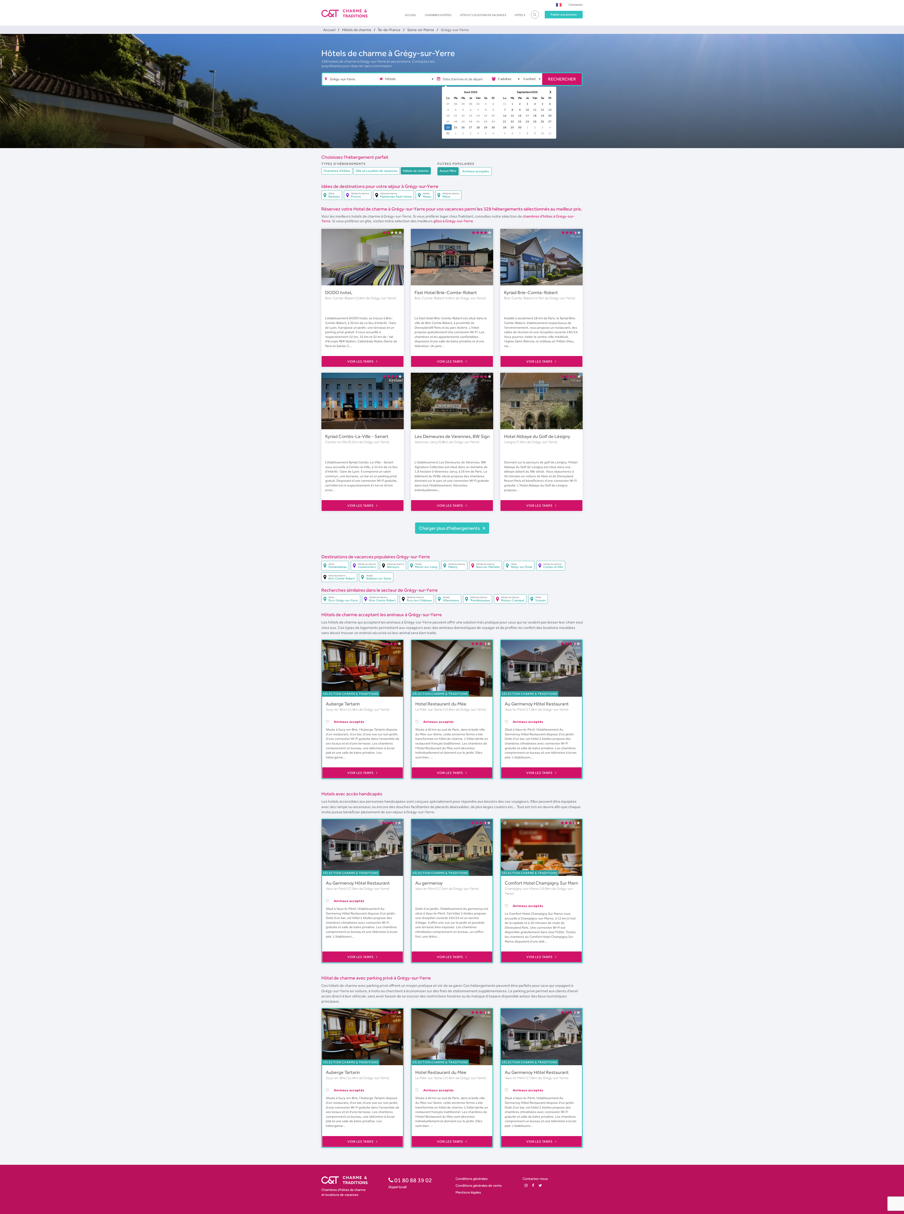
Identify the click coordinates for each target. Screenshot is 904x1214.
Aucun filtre (448, 171)
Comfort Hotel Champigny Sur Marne (543, 883)
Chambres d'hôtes (438, 15)
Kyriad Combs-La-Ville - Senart (356, 436)
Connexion (576, 4)
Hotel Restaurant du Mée (440, 703)
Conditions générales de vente (479, 1185)
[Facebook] (533, 1185)
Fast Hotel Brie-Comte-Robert (446, 292)
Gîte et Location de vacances (376, 171)
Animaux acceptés (475, 171)
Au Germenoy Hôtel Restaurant (537, 703)
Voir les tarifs (360, 361)
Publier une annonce (564, 14)
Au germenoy (429, 883)
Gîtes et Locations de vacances (483, 15)
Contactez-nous (535, 1179)
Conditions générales (472, 1179)
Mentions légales (468, 1192)
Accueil (410, 15)
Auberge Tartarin (343, 703)
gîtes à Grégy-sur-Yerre (453, 221)
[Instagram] (526, 1185)
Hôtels (520, 15)
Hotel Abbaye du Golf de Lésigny (537, 436)
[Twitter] (540, 1185)
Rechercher (562, 79)
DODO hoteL (338, 292)
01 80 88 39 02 (412, 1180)
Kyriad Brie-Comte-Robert (531, 292)
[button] (558, 4)
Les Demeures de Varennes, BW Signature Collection (468, 436)
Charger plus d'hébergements (450, 528)
